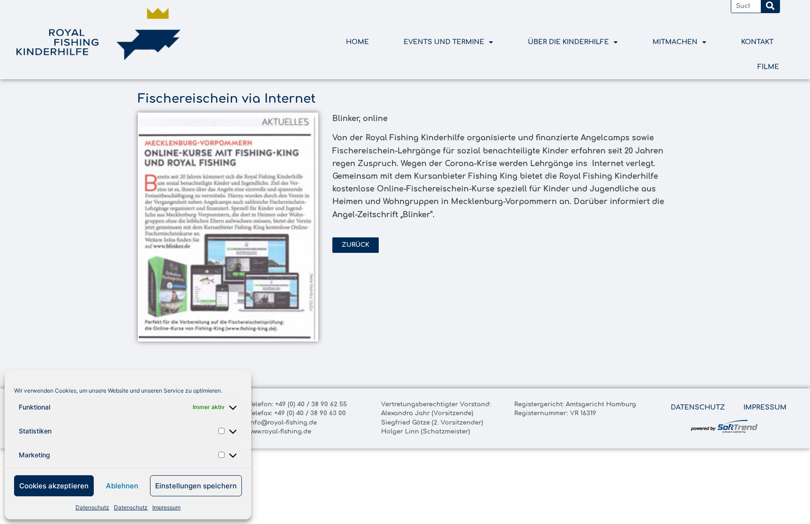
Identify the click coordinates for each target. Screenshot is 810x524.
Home (357, 42)
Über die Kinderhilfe (568, 42)
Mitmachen (675, 42)
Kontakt (757, 42)
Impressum (166, 507)
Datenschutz (92, 507)
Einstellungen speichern (196, 485)
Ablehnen (122, 485)
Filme (768, 66)
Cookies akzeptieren (54, 485)
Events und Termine (444, 42)
